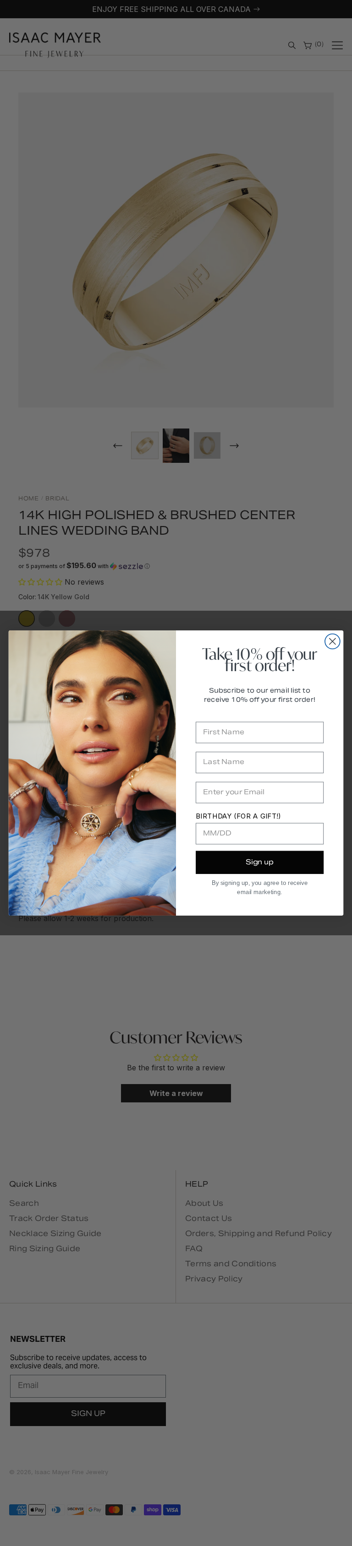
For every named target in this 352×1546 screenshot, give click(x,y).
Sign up (260, 862)
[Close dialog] (332, 641)
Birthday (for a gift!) (238, 816)
